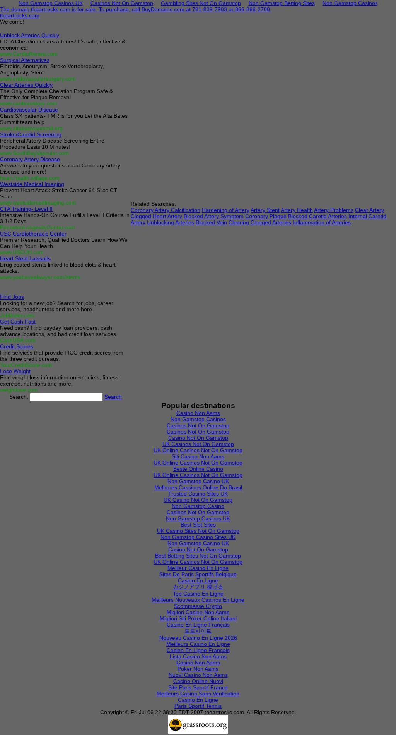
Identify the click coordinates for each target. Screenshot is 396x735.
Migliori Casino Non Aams (198, 612)
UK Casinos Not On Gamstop (198, 444)
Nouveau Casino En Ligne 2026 (198, 638)
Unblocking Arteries (170, 222)
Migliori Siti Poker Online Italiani (198, 618)
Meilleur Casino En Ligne (198, 568)
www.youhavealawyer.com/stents (40, 277)
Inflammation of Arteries (322, 222)
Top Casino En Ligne (198, 593)
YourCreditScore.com (26, 365)
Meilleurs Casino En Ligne (198, 644)
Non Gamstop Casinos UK (198, 518)
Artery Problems (333, 210)
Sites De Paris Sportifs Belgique (198, 574)
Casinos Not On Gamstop (198, 425)
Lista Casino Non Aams (198, 656)
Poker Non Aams (198, 669)
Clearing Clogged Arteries (260, 222)
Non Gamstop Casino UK (198, 481)
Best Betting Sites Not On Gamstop (198, 556)
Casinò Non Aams (198, 662)
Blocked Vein (211, 222)
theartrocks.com (19, 15)
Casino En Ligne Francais (198, 650)
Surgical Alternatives (25, 60)
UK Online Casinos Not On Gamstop (198, 450)
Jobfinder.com (17, 315)
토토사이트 (198, 631)
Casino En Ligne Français (198, 624)
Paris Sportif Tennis (198, 706)
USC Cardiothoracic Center (33, 234)
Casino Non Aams (198, 413)
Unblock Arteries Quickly (29, 35)
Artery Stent (265, 210)
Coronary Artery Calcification (165, 210)
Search (113, 397)
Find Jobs (12, 297)
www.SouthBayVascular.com (34, 153)
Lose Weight (15, 371)
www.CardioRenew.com (29, 54)
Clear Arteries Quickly (26, 85)
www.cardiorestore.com (28, 103)
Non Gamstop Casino (198, 506)
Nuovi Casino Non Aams (198, 675)
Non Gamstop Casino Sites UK (198, 537)
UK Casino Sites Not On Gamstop (198, 531)
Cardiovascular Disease (29, 110)
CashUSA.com (18, 340)
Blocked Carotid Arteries (317, 216)
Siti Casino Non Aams (198, 456)
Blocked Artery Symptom (214, 216)
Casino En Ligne (198, 580)
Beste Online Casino (198, 469)
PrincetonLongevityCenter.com (37, 227)
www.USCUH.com (22, 252)
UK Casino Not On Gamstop (198, 500)
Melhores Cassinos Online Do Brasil (198, 487)
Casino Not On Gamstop (198, 438)
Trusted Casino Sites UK (198, 494)
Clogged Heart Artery (156, 216)
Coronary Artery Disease (30, 159)
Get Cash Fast (18, 321)
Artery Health (297, 210)
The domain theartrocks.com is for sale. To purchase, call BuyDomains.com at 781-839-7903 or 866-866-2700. (135, 9)
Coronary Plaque (266, 216)
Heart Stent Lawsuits (25, 258)
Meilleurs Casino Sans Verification (198, 693)
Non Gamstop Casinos (198, 419)
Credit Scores (16, 346)
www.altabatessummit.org (31, 128)
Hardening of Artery (225, 210)
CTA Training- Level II (26, 209)
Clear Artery (369, 210)
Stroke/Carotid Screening (30, 134)
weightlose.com (19, 390)
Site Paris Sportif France (198, 687)
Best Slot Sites (198, 525)
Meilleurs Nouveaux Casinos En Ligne (198, 600)
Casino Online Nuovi (198, 681)
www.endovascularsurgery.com (38, 79)
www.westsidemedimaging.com (38, 203)
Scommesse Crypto (198, 606)
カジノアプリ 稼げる (198, 587)
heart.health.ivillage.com (30, 178)
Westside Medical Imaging (32, 184)
